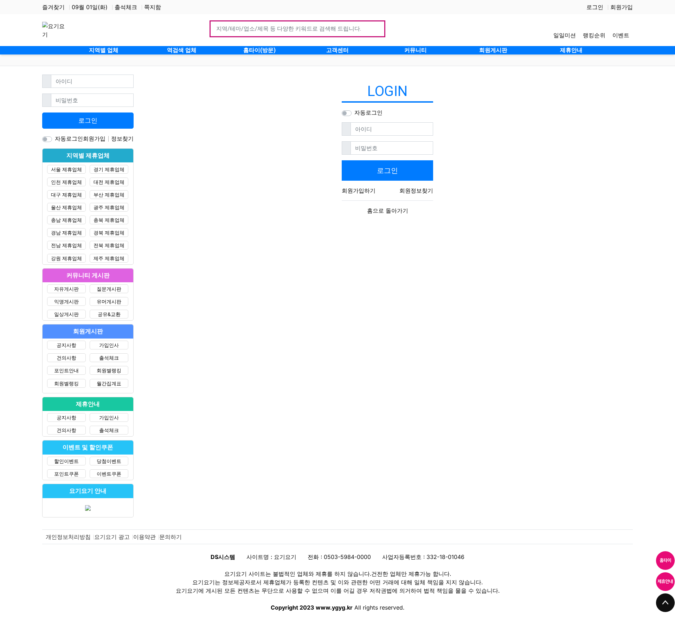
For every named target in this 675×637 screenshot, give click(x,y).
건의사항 (66, 358)
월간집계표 (109, 383)
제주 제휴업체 (109, 258)
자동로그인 (368, 112)
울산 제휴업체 (66, 207)
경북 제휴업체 (109, 233)
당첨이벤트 (109, 461)
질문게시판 (109, 289)
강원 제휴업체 (66, 258)
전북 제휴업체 (109, 245)
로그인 (594, 7)
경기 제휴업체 (109, 169)
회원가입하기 (358, 190)
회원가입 (621, 7)
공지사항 (66, 345)
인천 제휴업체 (66, 182)
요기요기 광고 (112, 536)
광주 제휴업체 (109, 207)
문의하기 (170, 536)
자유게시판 (66, 289)
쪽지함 (152, 7)
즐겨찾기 (53, 7)
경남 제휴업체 (66, 233)
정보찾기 (122, 138)
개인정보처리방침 (68, 536)
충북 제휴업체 (109, 220)
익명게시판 (66, 301)
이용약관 (144, 536)
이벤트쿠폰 (109, 474)
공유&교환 (109, 314)
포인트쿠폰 (66, 474)
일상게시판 (66, 314)
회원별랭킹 (109, 370)
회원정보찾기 (416, 190)
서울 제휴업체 (66, 169)
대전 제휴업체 (109, 182)
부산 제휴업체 (109, 195)
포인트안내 (66, 370)
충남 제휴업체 (66, 220)
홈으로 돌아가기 (387, 210)
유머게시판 (109, 301)
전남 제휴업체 (66, 245)
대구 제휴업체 (66, 195)
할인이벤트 (66, 461)
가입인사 (109, 345)
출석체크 (126, 7)
